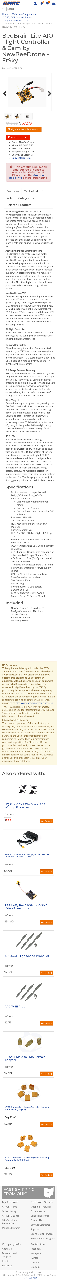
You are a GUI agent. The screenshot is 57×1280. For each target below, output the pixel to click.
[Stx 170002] (28, 839)
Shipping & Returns (41, 1206)
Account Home (9, 1206)
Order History (9, 1211)
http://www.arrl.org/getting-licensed (34, 702)
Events (5, 1261)
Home (5, 14)
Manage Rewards (11, 1227)
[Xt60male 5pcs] (28, 1092)
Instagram (36, 1253)
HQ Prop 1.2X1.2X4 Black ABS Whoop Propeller (25, 806)
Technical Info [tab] (34, 191)
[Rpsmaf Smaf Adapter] (28, 1042)
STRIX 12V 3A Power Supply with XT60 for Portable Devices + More (27, 855)
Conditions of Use (40, 1215)
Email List (7, 1265)
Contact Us (36, 1220)
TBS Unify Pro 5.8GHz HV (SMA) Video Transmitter (27, 907)
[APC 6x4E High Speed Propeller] (28, 941)
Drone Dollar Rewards (42, 1233)
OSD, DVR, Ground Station (18, 17)
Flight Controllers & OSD (17, 20)
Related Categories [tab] (20, 198)
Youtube (35, 1262)
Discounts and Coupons (9, 1255)
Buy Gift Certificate (40, 1224)
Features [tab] (12, 191)
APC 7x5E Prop (15, 1006)
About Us (7, 1248)
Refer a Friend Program (43, 1238)
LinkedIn (35, 1266)
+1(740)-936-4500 (29, 1277)
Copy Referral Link (21, 157)
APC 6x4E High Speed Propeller (27, 956)
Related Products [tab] (18, 205)
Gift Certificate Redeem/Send (9, 1222)
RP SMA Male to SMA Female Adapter (25, 1058)
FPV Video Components (24, 14)
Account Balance (10, 1215)
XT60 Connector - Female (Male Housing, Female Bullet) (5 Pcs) (27, 1158)
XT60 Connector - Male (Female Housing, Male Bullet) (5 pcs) (27, 1108)
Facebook (36, 1248)
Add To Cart (46, 821)
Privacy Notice (38, 1211)
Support (35, 1229)
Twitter (34, 1257)
